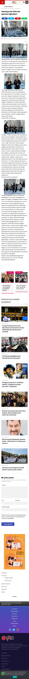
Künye (14, 621)
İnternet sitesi (5, 507)
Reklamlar (4, 589)
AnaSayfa (4, 573)
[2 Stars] (15, 38)
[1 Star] (14, 38)
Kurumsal (4, 575)
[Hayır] (27, 674)
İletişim (3, 592)
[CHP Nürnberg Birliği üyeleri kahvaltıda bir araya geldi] (14, 344)
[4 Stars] (16, 38)
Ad (3, 500)
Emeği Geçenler (8, 578)
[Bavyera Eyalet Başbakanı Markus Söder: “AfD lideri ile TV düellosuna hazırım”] (14, 427)
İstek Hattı (4, 586)
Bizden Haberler (9, 6)
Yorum (4, 485)
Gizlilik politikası (14, 623)
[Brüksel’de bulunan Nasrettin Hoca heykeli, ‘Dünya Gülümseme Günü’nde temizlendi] (14, 399)
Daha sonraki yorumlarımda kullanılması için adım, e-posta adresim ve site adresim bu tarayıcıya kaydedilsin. (14, 516)
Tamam (14, 676)
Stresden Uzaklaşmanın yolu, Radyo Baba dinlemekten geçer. (11, 603)
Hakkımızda (14, 618)
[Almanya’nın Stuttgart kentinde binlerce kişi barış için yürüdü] (14, 456)
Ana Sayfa (14, 609)
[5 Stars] (17, 38)
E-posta (17, 500)
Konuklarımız (7, 580)
